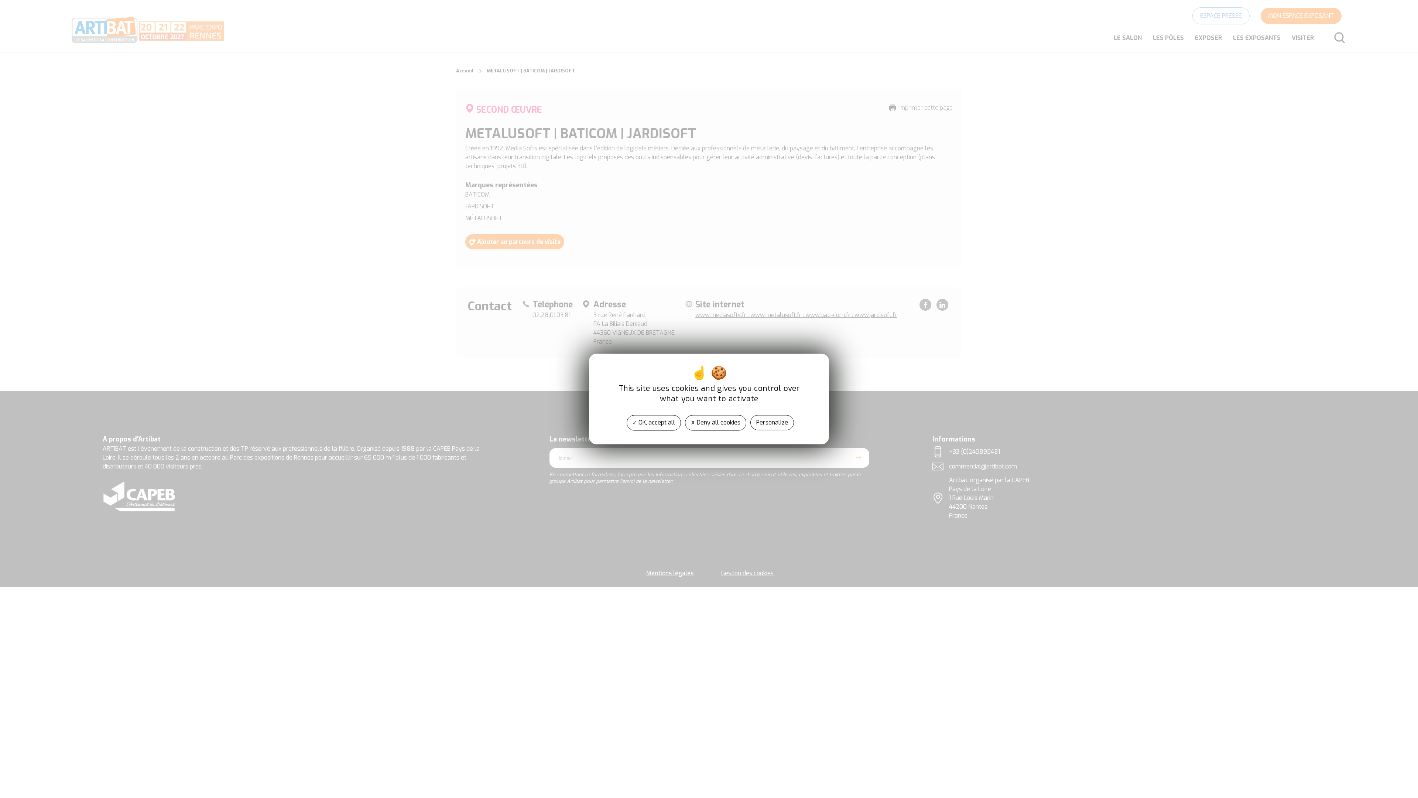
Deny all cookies (717, 422)
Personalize (772, 422)
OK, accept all (656, 422)
